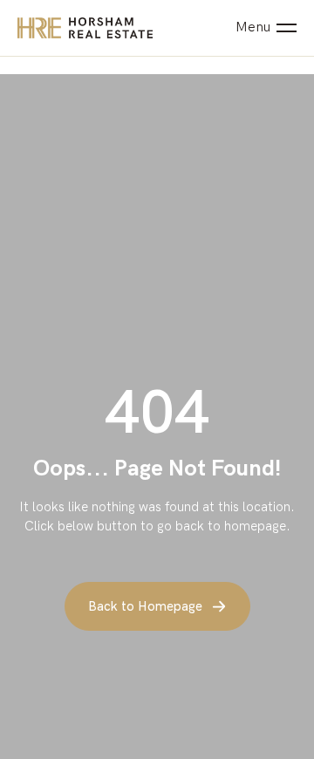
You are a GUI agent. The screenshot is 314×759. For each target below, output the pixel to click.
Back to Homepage (145, 606)
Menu (253, 28)
